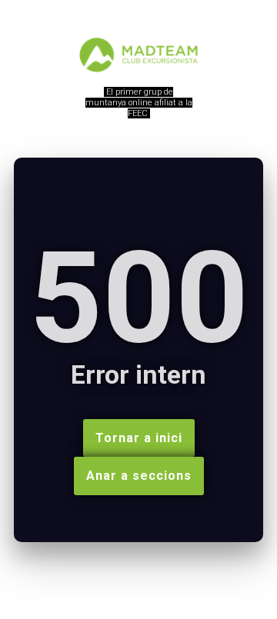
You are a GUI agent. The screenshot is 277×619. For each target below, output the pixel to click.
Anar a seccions (139, 475)
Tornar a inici (138, 438)
